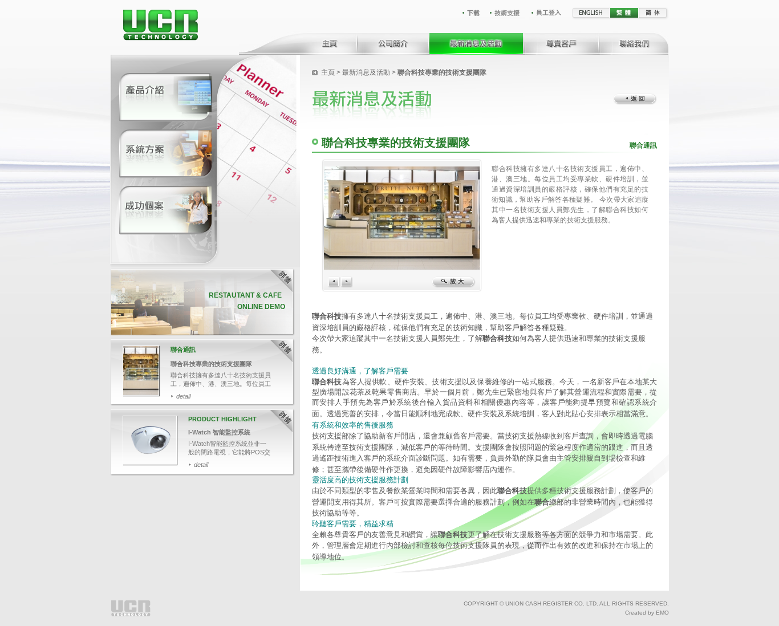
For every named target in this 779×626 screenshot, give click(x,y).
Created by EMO (647, 612)
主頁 (328, 72)
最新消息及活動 (366, 72)
